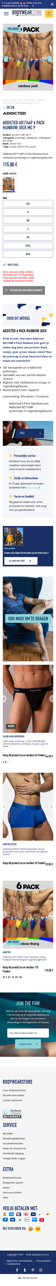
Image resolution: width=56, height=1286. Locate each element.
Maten (6, 1187)
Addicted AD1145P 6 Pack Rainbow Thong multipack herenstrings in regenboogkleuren (25, 958)
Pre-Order (8, 140)
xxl (28, 245)
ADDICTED (7, 952)
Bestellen (8, 1133)
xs (28, 203)
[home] (27, 15)
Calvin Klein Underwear (13, 736)
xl (28, 237)
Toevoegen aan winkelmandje (26, 290)
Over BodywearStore (14, 1090)
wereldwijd (33, 487)
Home (6, 100)
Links (5, 1197)
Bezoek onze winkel (13, 1095)
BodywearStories (12, 1177)
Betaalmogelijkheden (14, 1138)
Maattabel (13, 265)
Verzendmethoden (13, 1143)
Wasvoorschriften (12, 1192)
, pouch (32, 146)
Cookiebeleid (13, 1263)
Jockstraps (29, 100)
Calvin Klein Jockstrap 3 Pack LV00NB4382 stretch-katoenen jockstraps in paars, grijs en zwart (25, 744)
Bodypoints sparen (13, 1182)
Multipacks (32, 137)
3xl (28, 254)
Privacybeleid (43, 1260)
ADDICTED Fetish (9, 844)
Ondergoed (16, 100)
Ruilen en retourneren (14, 1148)
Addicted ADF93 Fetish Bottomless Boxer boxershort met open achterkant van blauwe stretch (25, 851)
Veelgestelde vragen (14, 1158)
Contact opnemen (12, 1100)
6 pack (13, 146)
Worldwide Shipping (13, 1153)
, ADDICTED (22, 146)
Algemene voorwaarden (19, 1260)
